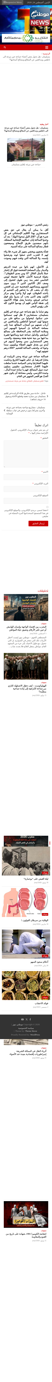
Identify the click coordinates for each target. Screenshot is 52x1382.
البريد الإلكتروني (40, 483)
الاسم (45, 472)
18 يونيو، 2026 (43, 882)
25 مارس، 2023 (42, 135)
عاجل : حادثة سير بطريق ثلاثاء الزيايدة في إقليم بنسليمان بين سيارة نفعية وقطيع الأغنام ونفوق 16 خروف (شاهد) (25, 396)
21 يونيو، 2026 (41, 1241)
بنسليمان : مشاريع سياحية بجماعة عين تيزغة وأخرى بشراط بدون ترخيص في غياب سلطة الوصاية (25, 410)
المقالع (29, 381)
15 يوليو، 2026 (41, 695)
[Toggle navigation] (46, 47)
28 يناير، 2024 (43, 966)
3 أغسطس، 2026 (40, 634)
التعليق (44, 438)
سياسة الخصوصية (26, 1028)
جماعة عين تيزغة (20, 381)
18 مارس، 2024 (42, 924)
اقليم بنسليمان (38, 381)
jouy (34, 135)
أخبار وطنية (44, 124)
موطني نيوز (45, 27)
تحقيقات (43, 590)
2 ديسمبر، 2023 (42, 1007)
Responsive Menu (14, 2)
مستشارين (9, 381)
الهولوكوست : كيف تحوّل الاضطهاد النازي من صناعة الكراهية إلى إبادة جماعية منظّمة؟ (27, 688)
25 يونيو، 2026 (41, 1058)
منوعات (44, 843)
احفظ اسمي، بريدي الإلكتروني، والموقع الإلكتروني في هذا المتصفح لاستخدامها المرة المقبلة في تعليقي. (26, 513)
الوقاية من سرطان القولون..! (34, 920)
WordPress (35, 1035)
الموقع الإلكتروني (40, 495)
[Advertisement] (26, 94)
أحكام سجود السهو (39, 962)
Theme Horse (31, 1031)
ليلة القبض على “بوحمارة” (36, 879)
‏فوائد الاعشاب (41, 1003)
